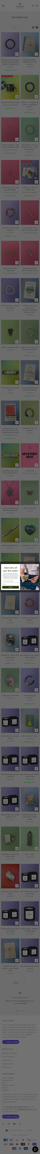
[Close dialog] (38, 565)
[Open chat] (35, 1149)
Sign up (10, 587)
